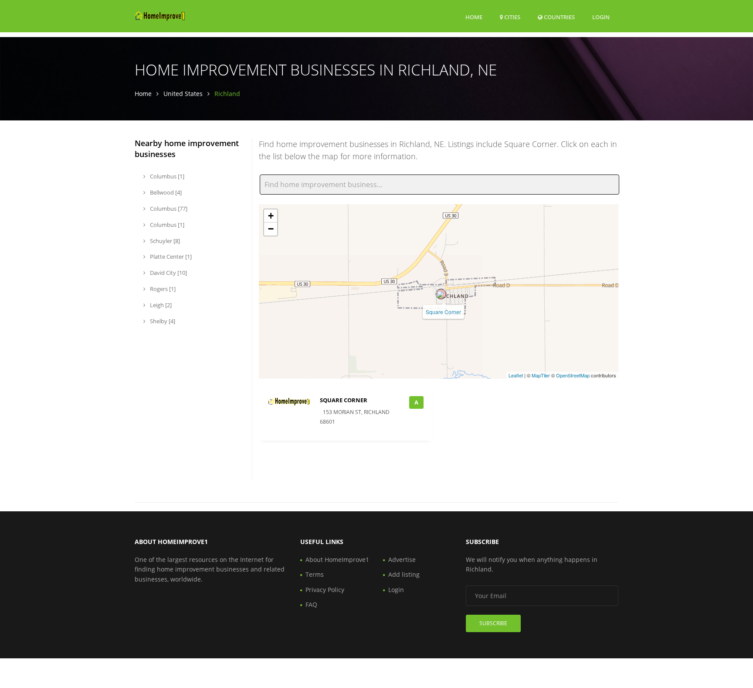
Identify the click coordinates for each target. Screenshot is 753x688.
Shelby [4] (162, 321)
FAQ (311, 604)
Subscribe (493, 623)
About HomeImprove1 (337, 559)
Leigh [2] (160, 305)
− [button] (271, 228)
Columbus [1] (166, 176)
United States (183, 93)
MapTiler (541, 375)
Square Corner (443, 311)
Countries (559, 17)
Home (473, 17)
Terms (314, 574)
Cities (511, 17)
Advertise (402, 559)
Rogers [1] (162, 289)
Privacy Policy (324, 589)
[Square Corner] (441, 294)
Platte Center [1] (170, 256)
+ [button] (271, 215)
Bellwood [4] (165, 192)
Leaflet (516, 375)
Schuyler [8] (164, 241)
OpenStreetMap (573, 375)
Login (601, 17)
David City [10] (168, 273)
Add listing (404, 574)
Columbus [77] (168, 208)
